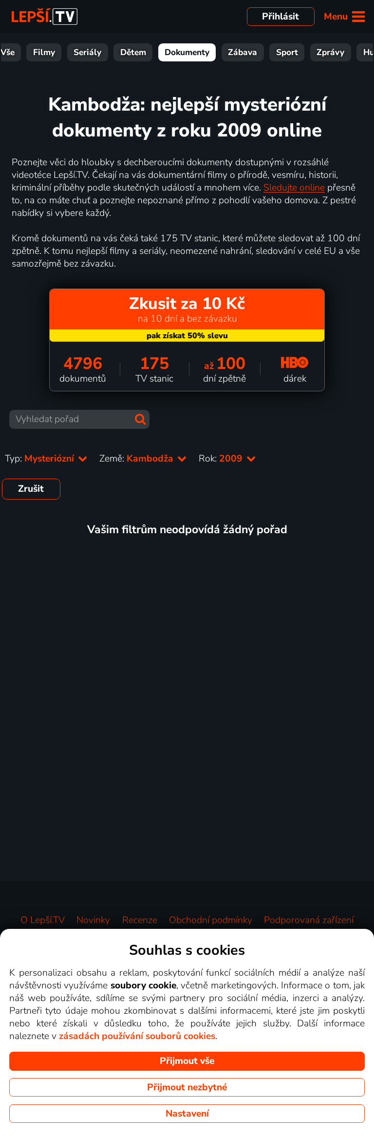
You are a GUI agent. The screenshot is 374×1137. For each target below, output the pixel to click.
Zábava (242, 52)
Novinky (93, 920)
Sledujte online (294, 187)
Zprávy (330, 52)
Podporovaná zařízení (309, 920)
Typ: (40, 458)
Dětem (133, 52)
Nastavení (187, 1113)
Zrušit (31, 488)
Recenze (139, 920)
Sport (287, 52)
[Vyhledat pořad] (140, 419)
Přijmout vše (187, 1061)
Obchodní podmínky (210, 920)
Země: (137, 458)
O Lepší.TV (42, 920)
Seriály (87, 52)
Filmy (44, 52)
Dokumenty (187, 52)
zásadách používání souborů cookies (137, 1036)
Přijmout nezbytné (187, 1087)
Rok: (222, 458)
